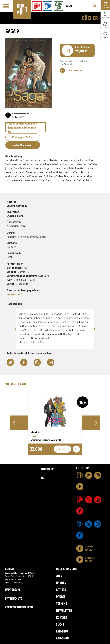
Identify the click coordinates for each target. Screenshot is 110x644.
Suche (60, 624)
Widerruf (47, 469)
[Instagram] (97, 475)
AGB (43, 478)
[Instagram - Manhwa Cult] (97, 524)
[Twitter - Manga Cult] (88, 499)
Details (62, 448)
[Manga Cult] (79, 499)
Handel (61, 583)
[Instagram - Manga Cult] (97, 499)
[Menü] (6, 6)
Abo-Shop (62, 638)
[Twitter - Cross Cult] (88, 475)
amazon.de (13, 294)
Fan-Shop (62, 631)
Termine (61, 603)
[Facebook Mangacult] (79, 511)
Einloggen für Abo (22, 137)
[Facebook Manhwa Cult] (79, 535)
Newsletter (64, 610)
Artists (61, 590)
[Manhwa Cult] (79, 524)
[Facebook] (79, 486)
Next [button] (94, 329)
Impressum (12, 590)
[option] (55, 422)
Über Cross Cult (66, 569)
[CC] (79, 475)
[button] (10, 362)
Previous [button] (15, 329)
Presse (60, 597)
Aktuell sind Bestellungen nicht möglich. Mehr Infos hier (22, 127)
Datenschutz (13, 598)
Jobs (59, 576)
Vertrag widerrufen (19, 607)
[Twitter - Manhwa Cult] (88, 524)
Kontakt (61, 617)
